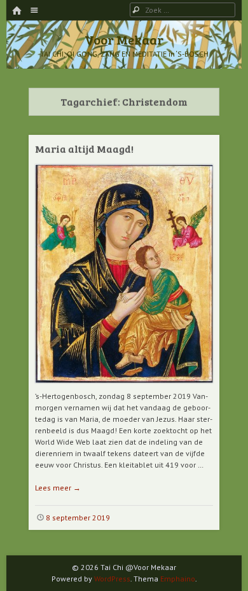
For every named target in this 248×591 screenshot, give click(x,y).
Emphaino (177, 578)
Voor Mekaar (124, 39)
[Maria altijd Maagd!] (124, 388)
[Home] (17, 11)
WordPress (112, 578)
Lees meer (58, 487)
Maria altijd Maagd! (84, 148)
